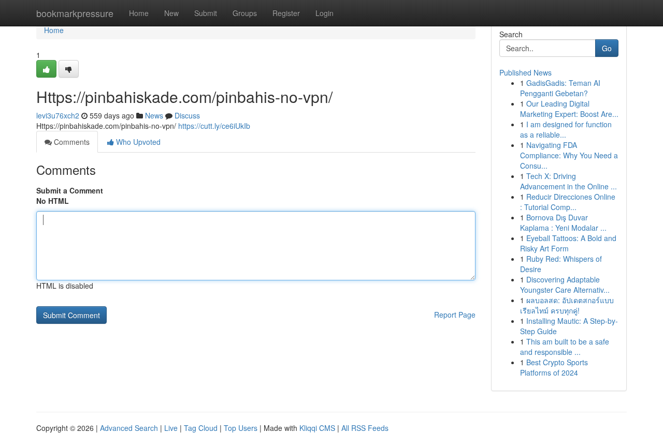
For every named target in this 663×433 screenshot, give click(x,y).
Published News (525, 72)
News (154, 115)
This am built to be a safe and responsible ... (564, 346)
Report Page (454, 314)
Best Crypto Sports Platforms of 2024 (554, 367)
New (171, 13)
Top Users (240, 428)
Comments (71, 142)
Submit (205, 13)
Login (324, 13)
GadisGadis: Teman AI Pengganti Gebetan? (560, 88)
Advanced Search (129, 428)
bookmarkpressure (74, 13)
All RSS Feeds (364, 428)
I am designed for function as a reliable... (566, 129)
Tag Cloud (201, 428)
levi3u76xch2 (57, 115)
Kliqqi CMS (317, 428)
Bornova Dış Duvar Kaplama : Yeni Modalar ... (563, 222)
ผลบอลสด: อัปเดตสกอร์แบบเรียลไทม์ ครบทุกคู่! (567, 305)
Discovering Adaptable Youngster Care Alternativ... (565, 284)
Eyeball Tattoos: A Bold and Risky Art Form (568, 243)
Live (171, 428)
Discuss (187, 115)
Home (139, 13)
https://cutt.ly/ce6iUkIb (214, 126)
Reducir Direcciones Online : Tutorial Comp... (567, 201)
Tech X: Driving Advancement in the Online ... (568, 181)
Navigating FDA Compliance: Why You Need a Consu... (569, 155)
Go (607, 48)
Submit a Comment (69, 190)
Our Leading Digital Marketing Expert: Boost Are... (569, 108)
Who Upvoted (137, 142)
